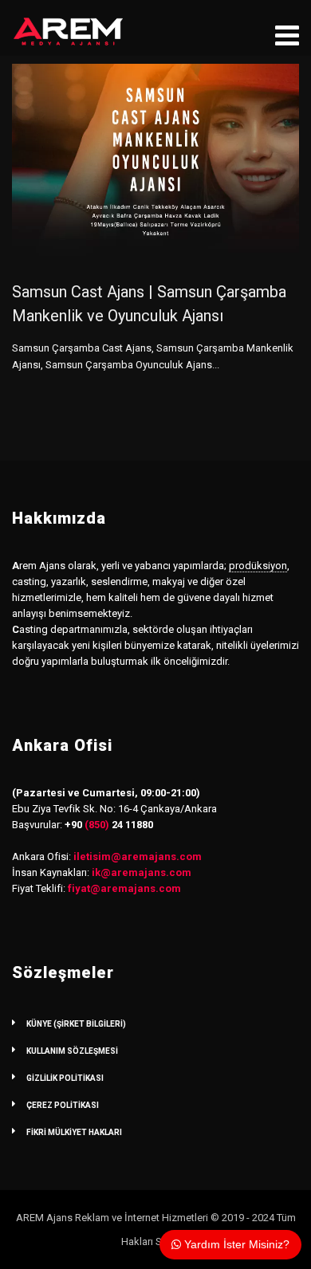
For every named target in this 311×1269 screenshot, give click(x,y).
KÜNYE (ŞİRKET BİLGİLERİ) (76, 1024)
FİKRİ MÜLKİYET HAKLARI (74, 1132)
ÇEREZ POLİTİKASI (62, 1105)
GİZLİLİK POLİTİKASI (65, 1078)
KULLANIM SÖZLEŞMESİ (72, 1051)
